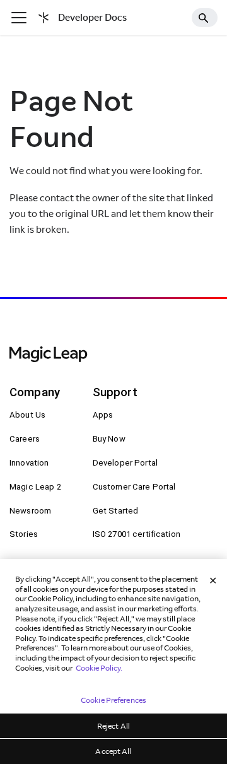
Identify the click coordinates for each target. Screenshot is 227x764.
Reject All (113, 726)
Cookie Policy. (99, 668)
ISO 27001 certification (136, 534)
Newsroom (30, 510)
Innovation (29, 462)
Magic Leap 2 (35, 486)
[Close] (213, 581)
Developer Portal (125, 462)
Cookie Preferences (113, 700)
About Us (27, 415)
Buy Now (109, 439)
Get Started (116, 510)
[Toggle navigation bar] (18, 17)
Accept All (113, 751)
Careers (24, 439)
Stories (23, 534)
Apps (103, 415)
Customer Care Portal (134, 486)
